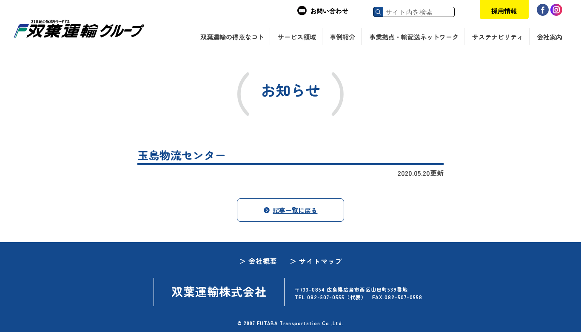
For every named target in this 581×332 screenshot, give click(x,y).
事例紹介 (342, 37)
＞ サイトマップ (316, 261)
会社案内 (549, 37)
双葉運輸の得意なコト (232, 37)
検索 (378, 12)
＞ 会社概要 (258, 261)
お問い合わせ (329, 10)
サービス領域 (297, 37)
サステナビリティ (497, 37)
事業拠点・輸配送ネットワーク (414, 37)
